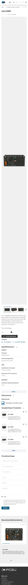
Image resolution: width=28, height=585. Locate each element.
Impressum (4, 580)
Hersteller (4, 578)
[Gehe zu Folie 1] (6, 543)
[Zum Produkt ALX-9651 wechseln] (4, 439)
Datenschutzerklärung (10, 502)
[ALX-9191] (14, 534)
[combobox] (14, 461)
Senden (5, 508)
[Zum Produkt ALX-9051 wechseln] (4, 427)
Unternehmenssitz (6, 584)
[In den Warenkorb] (25, 524)
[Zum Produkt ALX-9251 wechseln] (4, 414)
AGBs (22, 501)
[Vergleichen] (23, 412)
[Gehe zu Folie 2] (14, 543)
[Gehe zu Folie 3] (22, 543)
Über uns (4, 576)
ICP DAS (10, 412)
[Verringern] (3, 332)
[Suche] (13, 2)
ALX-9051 (10, 427)
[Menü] (26, 2)
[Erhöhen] (11, 332)
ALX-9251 (10, 414)
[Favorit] (26, 412)
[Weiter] (26, 310)
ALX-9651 (10, 439)
